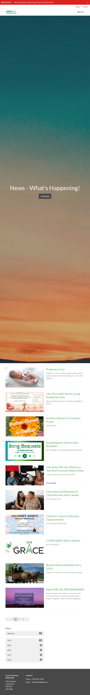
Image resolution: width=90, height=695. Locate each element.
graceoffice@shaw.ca (39, 682)
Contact (85, 7)
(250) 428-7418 (38, 679)
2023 (24, 650)
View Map (9, 689)
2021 (24, 660)
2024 (24, 645)
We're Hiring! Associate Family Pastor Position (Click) (33, 2)
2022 (24, 655)
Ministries (24, 633)
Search (78, 7)
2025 (24, 640)
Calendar (45, 196)
